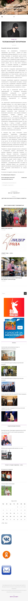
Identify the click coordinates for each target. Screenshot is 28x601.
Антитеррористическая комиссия (9, 182)
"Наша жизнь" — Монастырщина (14, 6)
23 (21, 516)
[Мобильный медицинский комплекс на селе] (6, 455)
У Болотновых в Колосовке (7, 483)
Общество (14, 39)
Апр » (6, 523)
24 (24, 516)
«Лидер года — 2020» (7, 253)
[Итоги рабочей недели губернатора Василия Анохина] (9, 371)
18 (3, 516)
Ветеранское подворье (7, 469)
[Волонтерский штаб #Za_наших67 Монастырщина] (9, 401)
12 (6, 513)
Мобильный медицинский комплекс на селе (12, 448)
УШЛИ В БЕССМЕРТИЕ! (7, 228)
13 (10, 513)
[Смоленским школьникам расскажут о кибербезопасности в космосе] (8, 355)
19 (6, 516)
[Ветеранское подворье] (6, 476)
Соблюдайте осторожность (7, 185)
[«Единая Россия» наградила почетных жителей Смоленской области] (9, 416)
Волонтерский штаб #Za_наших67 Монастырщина (13, 394)
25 (3, 519)
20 (10, 516)
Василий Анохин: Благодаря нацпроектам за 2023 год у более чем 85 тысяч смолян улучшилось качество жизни (13, 432)
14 (14, 513)
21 (14, 516)
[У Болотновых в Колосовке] (6, 490)
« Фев (2, 523)
